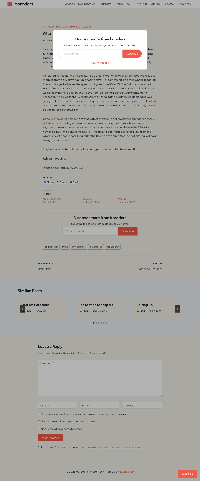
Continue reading (100, 62)
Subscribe (132, 53)
